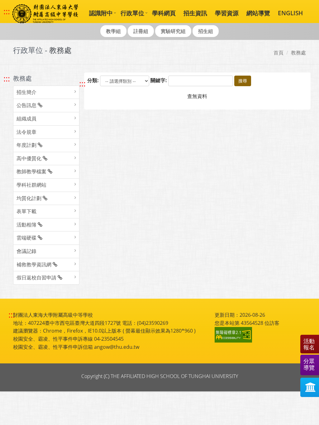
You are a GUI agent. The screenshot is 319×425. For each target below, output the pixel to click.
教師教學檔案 (32, 171)
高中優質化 (30, 158)
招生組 (205, 31)
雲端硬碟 (27, 237)
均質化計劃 (30, 198)
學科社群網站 (31, 184)
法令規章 (26, 131)
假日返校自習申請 (37, 277)
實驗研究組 (173, 31)
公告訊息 (27, 105)
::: (6, 11)
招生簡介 (26, 92)
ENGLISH (290, 13)
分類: (93, 80)
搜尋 (242, 81)
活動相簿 (27, 224)
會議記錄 (26, 251)
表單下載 (26, 211)
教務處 (298, 52)
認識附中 (101, 13)
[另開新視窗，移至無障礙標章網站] (234, 335)
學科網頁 (164, 13)
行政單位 (132, 13)
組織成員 (26, 118)
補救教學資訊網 (35, 264)
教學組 (113, 31)
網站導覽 (258, 13)
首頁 (278, 52)
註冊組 (140, 31)
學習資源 (227, 13)
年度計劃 (27, 145)
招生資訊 (195, 13)
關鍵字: (158, 80)
